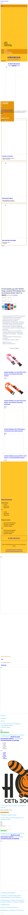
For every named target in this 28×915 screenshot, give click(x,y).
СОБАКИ (5, 109)
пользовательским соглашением (10, 740)
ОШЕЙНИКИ (10, 111)
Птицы (4, 745)
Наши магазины (6, 499)
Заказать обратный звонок (14, 59)
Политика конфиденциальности (14, 551)
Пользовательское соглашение (14, 549)
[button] (14, 47)
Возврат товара (8, 526)
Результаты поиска (4, 812)
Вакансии (6, 507)
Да (2, 659)
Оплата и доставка (8, 45)
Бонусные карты (7, 198)
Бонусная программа (9, 522)
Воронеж (3, 665)
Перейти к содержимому (5, 1)
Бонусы (5, 43)
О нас (5, 504)
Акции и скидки (7, 156)
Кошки (4, 743)
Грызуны (5, 746)
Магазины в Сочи (7, 44)
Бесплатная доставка (9, 240)
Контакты (6, 506)
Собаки (4, 742)
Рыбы (4, 747)
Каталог (5, 42)
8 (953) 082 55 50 (14, 57)
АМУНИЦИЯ (5, 111)
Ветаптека (5, 748)
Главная (2, 109)
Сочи (2, 5)
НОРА (2, 3)
